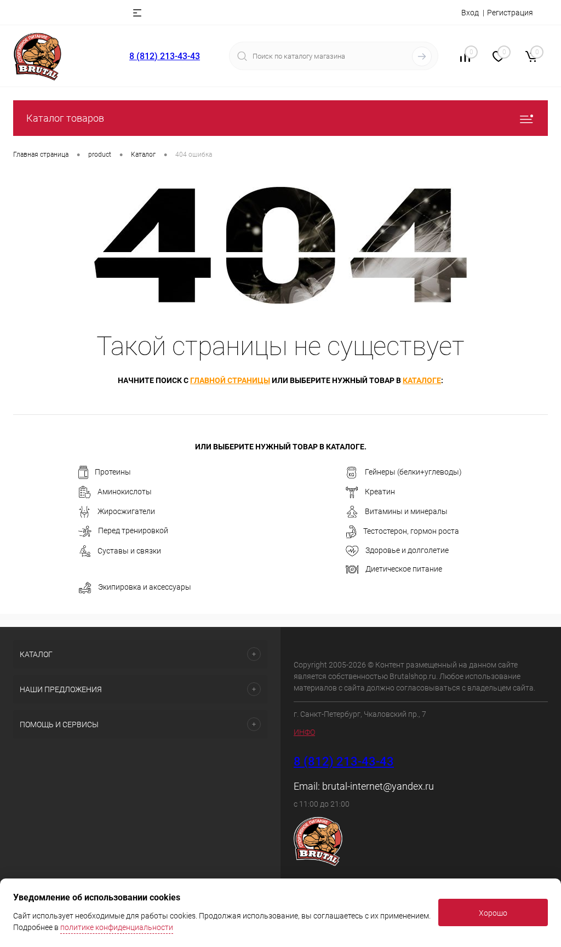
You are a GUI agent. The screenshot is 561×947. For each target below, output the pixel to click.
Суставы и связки (129, 550)
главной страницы (230, 380)
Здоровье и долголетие (407, 550)
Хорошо (493, 913)
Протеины (113, 471)
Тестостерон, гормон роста (411, 531)
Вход (470, 12)
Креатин (380, 491)
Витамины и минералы (406, 511)
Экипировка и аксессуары (144, 587)
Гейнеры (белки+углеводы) (413, 471)
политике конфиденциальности (116, 927)
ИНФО (304, 732)
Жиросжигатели (126, 511)
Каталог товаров (65, 118)
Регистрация (510, 12)
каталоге (422, 380)
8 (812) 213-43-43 (164, 56)
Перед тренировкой (133, 530)
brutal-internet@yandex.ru (378, 786)
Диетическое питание (403, 568)
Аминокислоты (125, 491)
